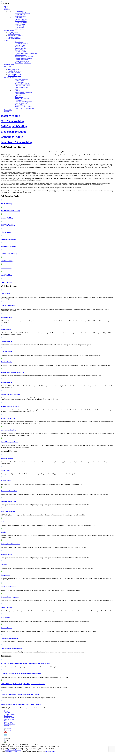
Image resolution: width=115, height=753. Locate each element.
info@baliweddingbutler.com (13, 750)
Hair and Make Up (20, 82)
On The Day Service (14, 34)
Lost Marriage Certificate (22, 61)
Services (6, 40)
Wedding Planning (9, 30)
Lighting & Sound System (22, 85)
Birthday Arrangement (21, 59)
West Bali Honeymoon (14, 71)
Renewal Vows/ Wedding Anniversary (26, 53)
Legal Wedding (19, 42)
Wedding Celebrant (13, 37)
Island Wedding (19, 26)
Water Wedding (19, 29)
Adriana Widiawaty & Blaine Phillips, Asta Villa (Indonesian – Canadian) (23, 684)
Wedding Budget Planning (15, 35)
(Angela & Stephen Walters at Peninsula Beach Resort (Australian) (21, 704)
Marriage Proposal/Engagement (24, 56)
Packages (7, 9)
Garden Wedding (20, 24)
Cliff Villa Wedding (20, 16)
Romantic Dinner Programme (23, 102)
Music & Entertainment (21, 87)
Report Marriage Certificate (23, 63)
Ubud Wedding (19, 27)
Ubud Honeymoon (13, 68)
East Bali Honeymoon (14, 72)
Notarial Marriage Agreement (23, 58)
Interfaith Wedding (20, 55)
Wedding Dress (19, 80)
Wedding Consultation (14, 38)
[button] (5, 3)
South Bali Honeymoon (14, 76)
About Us (7, 712)
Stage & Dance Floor (21, 103)
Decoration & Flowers (21, 79)
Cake (16, 89)
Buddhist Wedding (20, 51)
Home (6, 6)
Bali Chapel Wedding (14, 126)
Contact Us (7, 725)
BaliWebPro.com (50, 751)
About (6, 8)
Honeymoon (7, 66)
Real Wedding (8, 722)
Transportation (19, 97)
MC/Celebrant (19, 100)
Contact (6, 111)
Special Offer (8, 110)
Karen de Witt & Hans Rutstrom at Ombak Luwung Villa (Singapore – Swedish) (25, 663)
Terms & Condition (9, 724)
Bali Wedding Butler (11, 751)
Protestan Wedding (20, 48)
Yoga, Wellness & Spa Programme (25, 108)
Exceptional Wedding (21, 21)
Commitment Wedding (21, 43)
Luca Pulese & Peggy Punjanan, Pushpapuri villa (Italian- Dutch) (21, 673)
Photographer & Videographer (23, 92)
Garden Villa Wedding (21, 22)
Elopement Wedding (21, 19)
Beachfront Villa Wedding (22, 13)
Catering (17, 90)
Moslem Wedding (20, 47)
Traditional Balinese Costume (23, 106)
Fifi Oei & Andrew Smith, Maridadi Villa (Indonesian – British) (20, 694)
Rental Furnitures (20, 93)
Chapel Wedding (20, 14)
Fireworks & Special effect (22, 84)
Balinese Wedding (20, 45)
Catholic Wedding (20, 50)
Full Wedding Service (14, 32)
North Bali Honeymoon (14, 74)
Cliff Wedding (19, 17)
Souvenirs (18, 95)
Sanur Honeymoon (13, 69)
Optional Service (9, 77)
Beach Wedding (19, 11)
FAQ (5, 720)
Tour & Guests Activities (22, 98)
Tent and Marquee (20, 105)
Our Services (8, 716)
